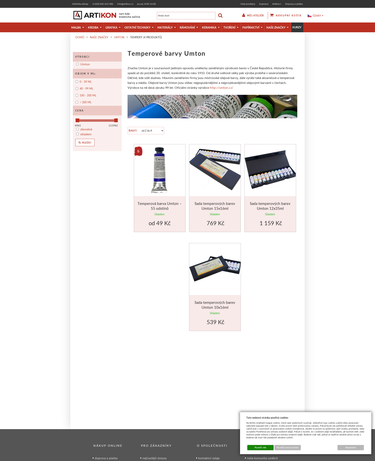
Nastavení (351, 447)
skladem (85, 134)
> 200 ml (85, 102)
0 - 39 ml (86, 81)
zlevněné (86, 129)
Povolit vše (260, 447)
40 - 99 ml (86, 88)
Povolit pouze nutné (287, 447)
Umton (85, 64)
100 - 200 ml (88, 95)
